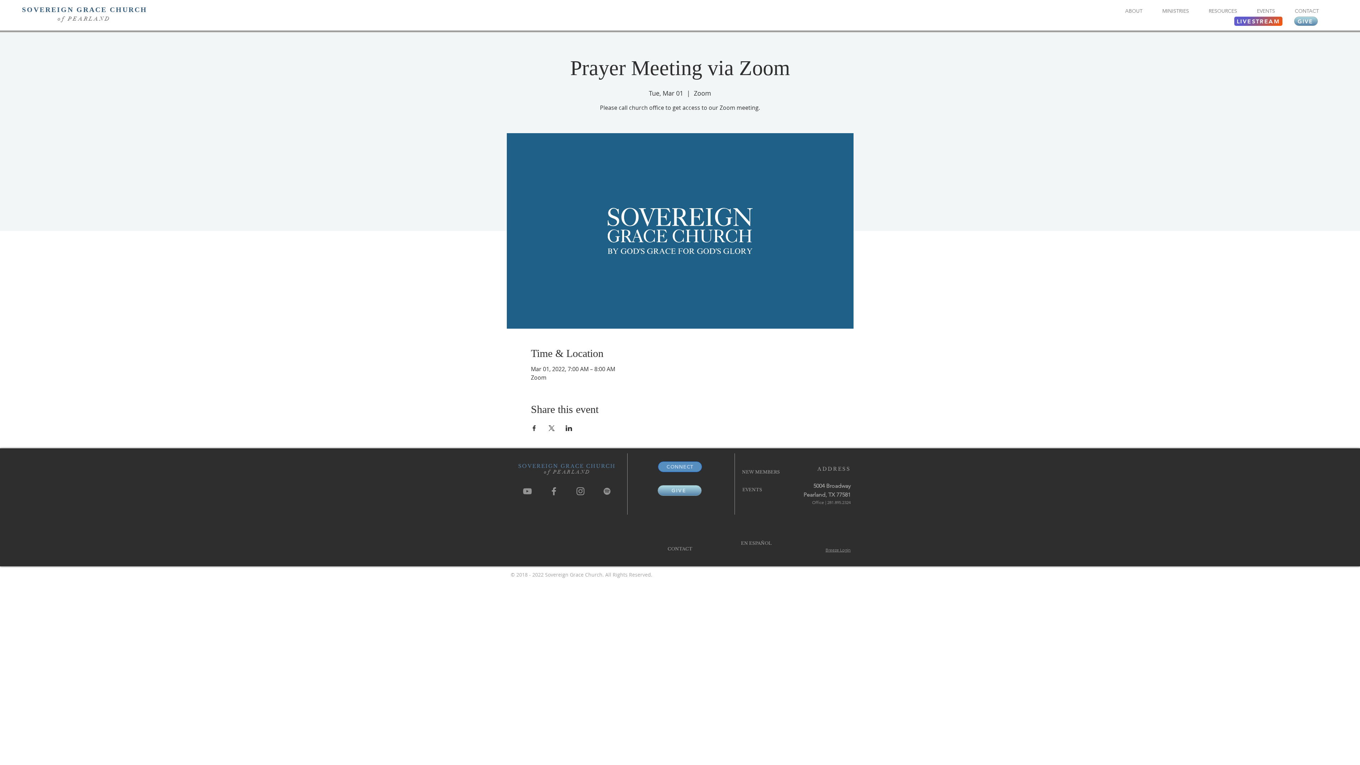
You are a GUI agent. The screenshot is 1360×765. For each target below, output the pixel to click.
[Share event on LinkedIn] (569, 428)
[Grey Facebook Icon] (554, 491)
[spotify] (607, 491)
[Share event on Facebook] (534, 428)
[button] (1133, 11)
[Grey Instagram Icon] (580, 491)
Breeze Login (838, 549)
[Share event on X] (551, 428)
